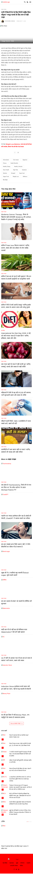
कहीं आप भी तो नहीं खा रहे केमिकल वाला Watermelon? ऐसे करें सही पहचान (14, 630)
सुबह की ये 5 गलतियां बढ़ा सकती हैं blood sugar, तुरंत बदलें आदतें (15, 574)
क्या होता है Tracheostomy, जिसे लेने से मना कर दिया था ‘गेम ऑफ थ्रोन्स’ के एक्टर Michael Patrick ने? (16, 487)
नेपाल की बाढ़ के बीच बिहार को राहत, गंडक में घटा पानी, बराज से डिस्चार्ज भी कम (20, 769)
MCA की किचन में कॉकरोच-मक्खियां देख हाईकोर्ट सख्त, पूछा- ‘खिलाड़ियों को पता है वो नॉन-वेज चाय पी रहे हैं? (20, 795)
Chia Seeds (16, 159)
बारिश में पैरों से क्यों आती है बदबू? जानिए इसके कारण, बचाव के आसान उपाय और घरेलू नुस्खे (16, 306)
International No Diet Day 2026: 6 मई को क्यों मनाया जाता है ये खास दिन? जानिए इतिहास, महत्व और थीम (15, 335)
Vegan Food (6, 176)
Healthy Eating (6, 166)
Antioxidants (6, 159)
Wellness (25, 176)
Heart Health (6, 169)
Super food (21, 173)
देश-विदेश (3, 330)
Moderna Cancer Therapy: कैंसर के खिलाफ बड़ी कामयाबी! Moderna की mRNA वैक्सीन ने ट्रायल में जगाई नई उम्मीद (16, 217)
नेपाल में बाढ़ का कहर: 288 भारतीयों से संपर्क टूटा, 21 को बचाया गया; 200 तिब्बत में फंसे (20, 744)
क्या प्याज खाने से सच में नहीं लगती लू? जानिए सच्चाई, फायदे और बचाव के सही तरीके (15, 365)
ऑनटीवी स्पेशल (14, 865)
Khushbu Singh (10, 21)
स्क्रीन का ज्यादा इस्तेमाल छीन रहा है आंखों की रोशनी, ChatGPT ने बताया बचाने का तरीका (16, 517)
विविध (21, 865)
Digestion (25, 159)
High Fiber (15, 169)
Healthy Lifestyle (18, 166)
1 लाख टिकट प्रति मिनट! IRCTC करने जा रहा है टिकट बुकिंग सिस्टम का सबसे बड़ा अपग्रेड (20, 779)
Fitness (5, 163)
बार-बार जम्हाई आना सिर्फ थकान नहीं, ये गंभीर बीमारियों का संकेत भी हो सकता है (15, 545)
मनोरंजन (22, 863)
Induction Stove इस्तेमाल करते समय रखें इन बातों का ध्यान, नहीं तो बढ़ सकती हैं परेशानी (16, 687)
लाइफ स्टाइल (3, 9)
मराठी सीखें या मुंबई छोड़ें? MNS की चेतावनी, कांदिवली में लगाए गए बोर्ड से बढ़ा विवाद (20, 803)
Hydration (24, 169)
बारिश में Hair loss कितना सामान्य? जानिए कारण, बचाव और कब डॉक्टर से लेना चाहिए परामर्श (15, 247)
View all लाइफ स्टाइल (15, 723)
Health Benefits (14, 163)
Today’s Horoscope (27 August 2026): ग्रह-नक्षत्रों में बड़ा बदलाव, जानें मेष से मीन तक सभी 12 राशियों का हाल (20, 787)
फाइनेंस (28, 863)
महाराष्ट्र (11, 863)
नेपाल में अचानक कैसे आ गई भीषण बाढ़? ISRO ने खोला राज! (19, 736)
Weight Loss (16, 176)
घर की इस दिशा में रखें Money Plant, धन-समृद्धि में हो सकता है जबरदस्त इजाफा (15, 716)
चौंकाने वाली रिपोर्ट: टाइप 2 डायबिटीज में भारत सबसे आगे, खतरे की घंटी (16, 422)
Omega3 (13, 173)
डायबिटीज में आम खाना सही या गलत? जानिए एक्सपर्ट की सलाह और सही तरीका (15, 450)
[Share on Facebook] (15, 152)
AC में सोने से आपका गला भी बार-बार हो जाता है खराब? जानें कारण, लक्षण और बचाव (16, 659)
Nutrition (5, 173)
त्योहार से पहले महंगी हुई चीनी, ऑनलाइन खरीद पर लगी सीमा (20, 761)
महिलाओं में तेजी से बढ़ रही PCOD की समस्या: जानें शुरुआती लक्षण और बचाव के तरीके (16, 394)
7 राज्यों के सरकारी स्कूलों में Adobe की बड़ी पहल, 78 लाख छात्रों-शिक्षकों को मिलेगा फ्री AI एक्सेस (20, 754)
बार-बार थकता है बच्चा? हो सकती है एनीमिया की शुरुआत (16, 602)
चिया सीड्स (5, 179)
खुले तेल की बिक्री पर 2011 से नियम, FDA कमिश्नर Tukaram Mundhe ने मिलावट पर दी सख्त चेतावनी (20, 812)
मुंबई (17, 863)
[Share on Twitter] (18, 152)
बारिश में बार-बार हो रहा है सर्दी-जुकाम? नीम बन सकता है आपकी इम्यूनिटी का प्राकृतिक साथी (16, 277)
